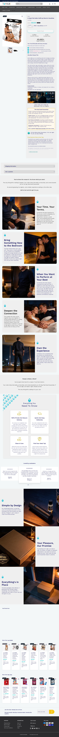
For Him (4, 7)
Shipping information (10, 166)
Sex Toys (10, 674)
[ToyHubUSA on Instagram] (30, 728)
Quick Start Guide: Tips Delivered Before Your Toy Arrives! (39, 49)
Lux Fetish (29, 20)
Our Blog (19, 724)
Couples (12, 7)
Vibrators (31, 7)
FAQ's (18, 727)
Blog (13, 10)
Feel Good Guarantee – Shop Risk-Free (36, 52)
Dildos (38, 7)
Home (29, 16)
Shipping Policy (7, 723)
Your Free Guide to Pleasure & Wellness (36, 47)
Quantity (29, 25)
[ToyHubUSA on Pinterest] (37, 728)
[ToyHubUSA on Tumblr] (39, 728)
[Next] (22, 50)
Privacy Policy (6, 726)
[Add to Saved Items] (22, 16)
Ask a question (9, 171)
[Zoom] (12, 31)
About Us (19, 723)
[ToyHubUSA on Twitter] (34, 728)
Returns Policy (7, 724)
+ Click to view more (33, 151)
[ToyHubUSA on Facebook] (32, 728)
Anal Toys (46, 7)
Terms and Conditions (8, 727)
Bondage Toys (21, 7)
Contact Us (43, 115)
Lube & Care (6, 10)
